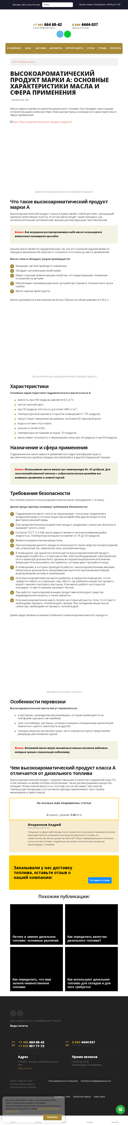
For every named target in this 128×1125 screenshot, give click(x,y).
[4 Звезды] (71, 808)
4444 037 (83, 1042)
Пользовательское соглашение (63, 1081)
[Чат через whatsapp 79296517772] (67, 34)
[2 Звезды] (56, 808)
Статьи (91, 48)
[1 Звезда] (49, 808)
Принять (52, 1117)
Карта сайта (99, 1096)
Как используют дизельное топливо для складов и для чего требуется (89, 983)
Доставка (41, 48)
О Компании (14, 48)
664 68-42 (47, 24)
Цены (28, 48)
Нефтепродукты (74, 48)
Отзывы (102, 48)
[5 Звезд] (79, 808)
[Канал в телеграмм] (60, 34)
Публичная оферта (82, 1096)
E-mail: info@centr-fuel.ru (44, 28)
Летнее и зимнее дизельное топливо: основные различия (35, 938)
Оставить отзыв (100, 880)
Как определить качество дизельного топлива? (87, 938)
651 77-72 (31, 1046)
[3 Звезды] (64, 808)
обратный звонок (80, 1045)
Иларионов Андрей (44, 825)
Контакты (115, 48)
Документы (55, 48)
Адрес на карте (25, 1068)
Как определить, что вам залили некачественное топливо (31, 983)
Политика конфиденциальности (96, 1081)
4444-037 (85, 24)
